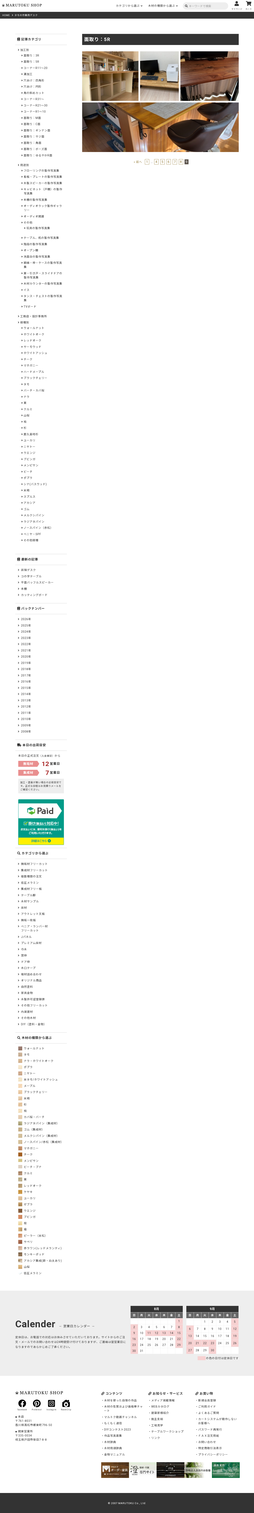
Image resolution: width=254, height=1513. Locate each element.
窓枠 (24, 955)
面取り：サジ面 (34, 136)
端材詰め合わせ (31, 974)
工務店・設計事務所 (33, 316)
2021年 (26, 650)
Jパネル (26, 936)
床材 (24, 907)
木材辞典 (110, 1442)
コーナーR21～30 (36, 105)
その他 (28, 222)
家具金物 (27, 993)
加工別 (24, 50)
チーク (28, 359)
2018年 (26, 669)
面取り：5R (31, 61)
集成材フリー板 (31, 888)
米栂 (27, 490)
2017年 (26, 675)
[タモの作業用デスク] (110, 53)
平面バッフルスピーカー (37, 582)
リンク (155, 1437)
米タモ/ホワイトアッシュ (40, 1079)
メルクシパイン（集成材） (41, 1135)
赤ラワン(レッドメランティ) (42, 1248)
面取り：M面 (32, 118)
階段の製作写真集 (35, 244)
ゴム (27, 509)
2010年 (26, 719)
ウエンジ (30, 452)
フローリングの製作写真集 (41, 170)
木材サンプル (30, 901)
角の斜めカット (34, 93)
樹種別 (24, 322)
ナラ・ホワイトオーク (38, 1061)
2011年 (26, 712)
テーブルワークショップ (167, 1431)
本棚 (24, 588)
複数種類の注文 (31, 876)
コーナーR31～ (34, 99)
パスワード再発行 (210, 1429)
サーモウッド (32, 346)
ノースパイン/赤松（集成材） (43, 1142)
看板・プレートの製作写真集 (43, 176)
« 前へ (138, 162)
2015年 (26, 688)
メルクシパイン (34, 515)
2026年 (26, 619)
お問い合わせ (207, 1442)
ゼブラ (28, 1204)
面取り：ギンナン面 (37, 130)
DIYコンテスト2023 (117, 1429)
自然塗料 (27, 986)
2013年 (26, 700)
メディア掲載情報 (163, 1400)
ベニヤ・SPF (32, 534)
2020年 (26, 656)
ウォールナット (34, 328)
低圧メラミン (30, 882)
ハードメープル (34, 371)
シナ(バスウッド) (35, 484)
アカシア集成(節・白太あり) (42, 1260)
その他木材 (28, 1018)
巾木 (24, 949)
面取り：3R (31, 55)
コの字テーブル (31, 576)
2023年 (26, 638)
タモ (27, 384)
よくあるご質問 (208, 1412)
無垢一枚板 (28, 920)
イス (27, 290)
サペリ (28, 1241)
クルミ (28, 409)
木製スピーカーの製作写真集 (43, 183)
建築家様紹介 (160, 1412)
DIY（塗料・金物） (34, 1024)
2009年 (26, 725)
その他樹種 (31, 540)
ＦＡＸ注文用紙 (208, 1435)
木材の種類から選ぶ (161, 5)
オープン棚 (31, 250)
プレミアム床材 (31, 943)
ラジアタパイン (34, 521)
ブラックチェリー (35, 378)
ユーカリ (30, 440)
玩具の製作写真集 (38, 228)
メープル (29, 1085)
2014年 (26, 694)
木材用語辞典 (113, 1448)
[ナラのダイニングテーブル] (160, 105)
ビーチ (28, 471)
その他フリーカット (34, 1005)
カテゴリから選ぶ (128, 5)
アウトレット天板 (33, 913)
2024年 (26, 631)
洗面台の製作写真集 (37, 256)
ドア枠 (25, 961)
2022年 (26, 644)
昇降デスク (28, 570)
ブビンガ (30, 459)
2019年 (26, 663)
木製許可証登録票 (33, 999)
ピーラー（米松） (35, 1235)
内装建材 (27, 1011)
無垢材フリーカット (34, 864)
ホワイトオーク (34, 334)
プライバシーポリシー (213, 1454)
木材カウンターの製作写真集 (43, 283)
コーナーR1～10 (35, 111)
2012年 (26, 706)
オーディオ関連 (34, 216)
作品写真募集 (113, 1435)
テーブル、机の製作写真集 (41, 237)
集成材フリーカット (34, 870)
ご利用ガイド (207, 1406)
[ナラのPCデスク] (159, 53)
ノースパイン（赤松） (38, 527)
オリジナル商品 (31, 980)
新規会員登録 (207, 1400)
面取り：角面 (32, 142)
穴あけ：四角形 (34, 80)
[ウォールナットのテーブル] (209, 53)
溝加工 (28, 74)
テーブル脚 (28, 895)
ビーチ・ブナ (32, 1167)
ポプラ (28, 477)
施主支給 (157, 1419)
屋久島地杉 (31, 434)
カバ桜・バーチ (34, 1117)
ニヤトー (30, 446)
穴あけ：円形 (32, 86)
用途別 (24, 165)
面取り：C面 (32, 124)
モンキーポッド (34, 1254)
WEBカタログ (160, 1406)
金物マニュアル (114, 1454)
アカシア (30, 502)
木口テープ (28, 968)
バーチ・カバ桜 (34, 390)
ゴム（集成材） (34, 1129)
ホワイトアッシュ (35, 353)
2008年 (26, 731)
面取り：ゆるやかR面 (38, 155)
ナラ (27, 396)
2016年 (26, 681)
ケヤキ (28, 1192)
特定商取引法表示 (210, 1448)
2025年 (26, 625)
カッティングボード (34, 595)
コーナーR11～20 (36, 68)
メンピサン (31, 465)
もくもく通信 (113, 1423)
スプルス (30, 496)
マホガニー (31, 365)
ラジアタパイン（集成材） (41, 1123)
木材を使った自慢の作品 (120, 1400)
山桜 (27, 415)
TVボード (30, 306)
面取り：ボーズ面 (35, 149)
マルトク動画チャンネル (120, 1417)
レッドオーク (32, 340)
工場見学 (157, 1425)
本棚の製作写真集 (35, 199)
